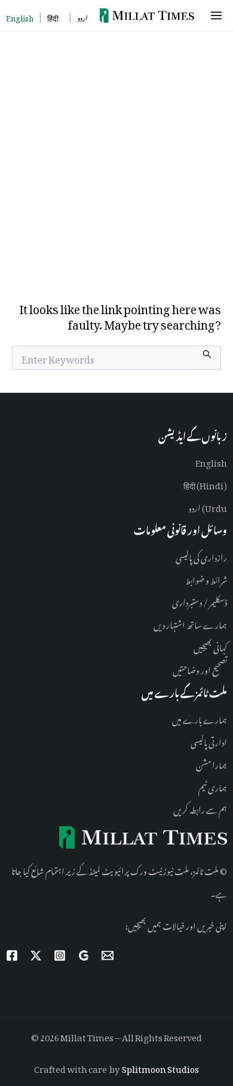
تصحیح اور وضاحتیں (200, 668)
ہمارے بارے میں (199, 718)
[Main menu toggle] (218, 15)
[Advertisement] (116, 154)
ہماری (217, 785)
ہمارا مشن (211, 763)
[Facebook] (12, 955)
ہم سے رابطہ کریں (200, 808)
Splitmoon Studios (160, 1067)
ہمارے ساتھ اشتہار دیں (190, 623)
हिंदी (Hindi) (205, 483)
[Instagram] (60, 955)
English (211, 461)
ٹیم (202, 785)
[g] (84, 955)
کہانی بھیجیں (210, 645)
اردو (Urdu (207, 506)
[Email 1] (108, 955)
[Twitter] (36, 955)
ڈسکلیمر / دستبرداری (199, 600)
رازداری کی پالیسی (201, 555)
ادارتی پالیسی (209, 740)
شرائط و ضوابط (206, 578)
